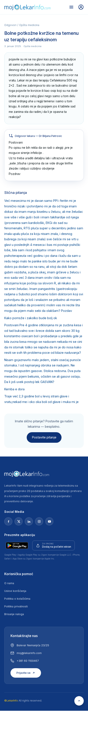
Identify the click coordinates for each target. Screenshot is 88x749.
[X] (19, 521)
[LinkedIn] (29, 521)
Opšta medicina (29, 25)
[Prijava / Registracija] (80, 7)
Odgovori (10, 25)
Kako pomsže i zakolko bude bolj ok (30, 318)
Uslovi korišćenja (15, 591)
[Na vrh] (79, 701)
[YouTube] (49, 521)
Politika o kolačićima (17, 598)
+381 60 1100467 (28, 660)
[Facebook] (8, 521)
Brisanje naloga (14, 614)
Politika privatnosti (16, 606)
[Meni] (71, 7)
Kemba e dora (14, 389)
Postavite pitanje (44, 437)
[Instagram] (39, 521)
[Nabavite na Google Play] (17, 545)
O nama (9, 583)
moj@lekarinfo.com (29, 653)
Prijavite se (23, 672)
